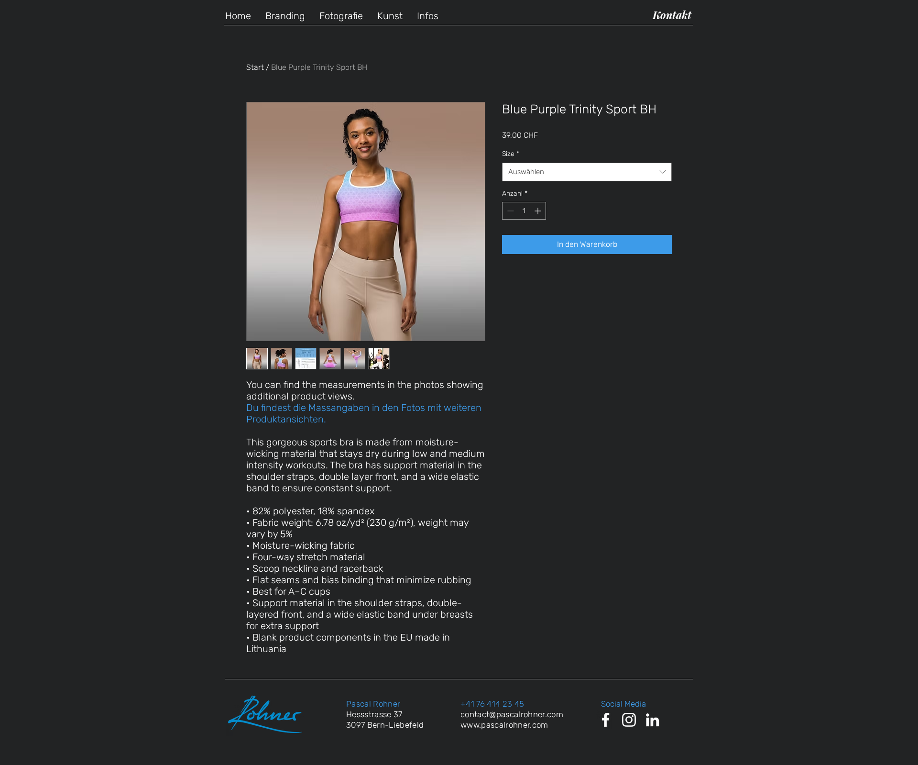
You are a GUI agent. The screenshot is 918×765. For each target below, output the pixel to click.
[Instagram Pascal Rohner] (629, 719)
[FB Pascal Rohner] (605, 719)
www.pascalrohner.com (504, 725)
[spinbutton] (524, 210)
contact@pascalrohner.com (511, 714)
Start (255, 67)
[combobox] (587, 172)
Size (510, 154)
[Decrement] (509, 210)
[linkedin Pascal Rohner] (652, 719)
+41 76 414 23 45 (492, 704)
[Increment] (539, 210)
